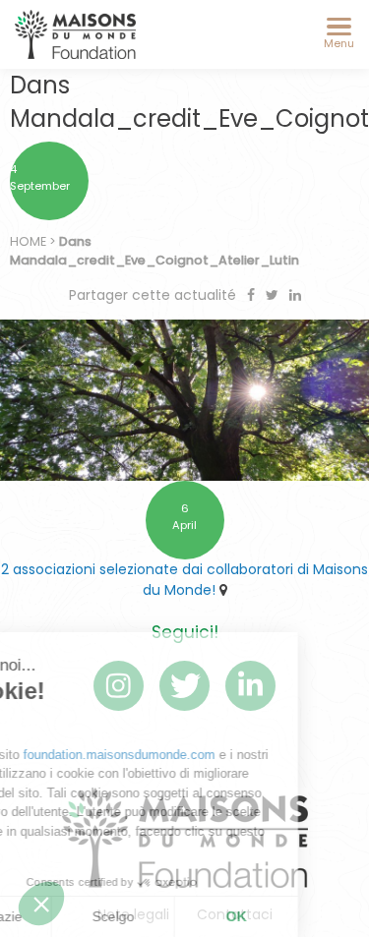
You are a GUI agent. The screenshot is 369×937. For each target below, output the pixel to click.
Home (28, 241)
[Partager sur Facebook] (253, 295)
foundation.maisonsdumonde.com (190, 754)
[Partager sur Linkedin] (295, 295)
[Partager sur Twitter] (274, 295)
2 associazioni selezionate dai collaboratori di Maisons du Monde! (184, 579)
